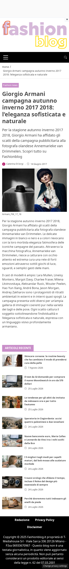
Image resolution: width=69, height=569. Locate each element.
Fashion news (10, 85)
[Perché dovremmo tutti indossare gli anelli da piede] (12, 503)
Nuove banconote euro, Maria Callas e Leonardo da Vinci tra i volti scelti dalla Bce (44, 440)
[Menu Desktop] (5, 57)
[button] (65, 57)
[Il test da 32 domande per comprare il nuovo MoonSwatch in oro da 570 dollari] (12, 381)
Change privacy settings (55, 565)
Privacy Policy (44, 520)
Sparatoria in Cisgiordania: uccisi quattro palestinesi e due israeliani (44, 420)
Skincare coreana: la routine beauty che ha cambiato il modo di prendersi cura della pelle (45, 360)
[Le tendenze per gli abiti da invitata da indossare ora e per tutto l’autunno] (12, 402)
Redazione (22, 520)
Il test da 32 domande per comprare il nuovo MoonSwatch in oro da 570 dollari (44, 380)
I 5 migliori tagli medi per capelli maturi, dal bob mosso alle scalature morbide (45, 460)
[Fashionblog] (34, 34)
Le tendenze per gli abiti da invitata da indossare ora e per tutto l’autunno (44, 401)
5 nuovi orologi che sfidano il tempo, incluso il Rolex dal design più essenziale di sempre (44, 481)
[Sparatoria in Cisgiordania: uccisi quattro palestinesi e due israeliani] (12, 423)
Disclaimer (34, 527)
